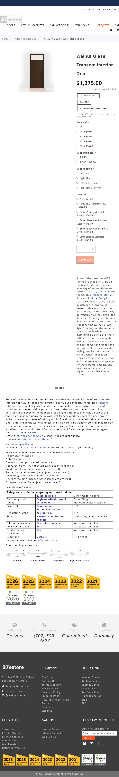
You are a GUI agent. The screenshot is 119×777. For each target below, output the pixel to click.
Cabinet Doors (90, 684)
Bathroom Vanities (13, 748)
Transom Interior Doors (26, 39)
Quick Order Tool (92, 695)
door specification (23, 444)
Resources (48, 707)
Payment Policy (51, 692)
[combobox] (95, 30)
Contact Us (48, 681)
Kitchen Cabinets (92, 681)
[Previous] (7, 3)
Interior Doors (90, 677)
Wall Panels (89, 688)
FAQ (84, 703)
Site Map (47, 710)
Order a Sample (88, 95)
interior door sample (29, 435)
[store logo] (11, 19)
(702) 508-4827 (14, 691)
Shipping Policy (51, 695)
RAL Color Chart (91, 692)
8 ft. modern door (35, 447)
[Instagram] (84, 743)
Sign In (86, 9)
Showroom (8, 729)
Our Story (48, 677)
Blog (84, 699)
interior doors (50, 540)
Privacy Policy (50, 688)
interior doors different (36, 439)
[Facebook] (99, 743)
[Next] (108, 3)
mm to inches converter (93, 108)
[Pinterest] (92, 743)
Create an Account (106, 9)
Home (5, 39)
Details (59, 387)
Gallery (84, 102)
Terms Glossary (51, 684)
